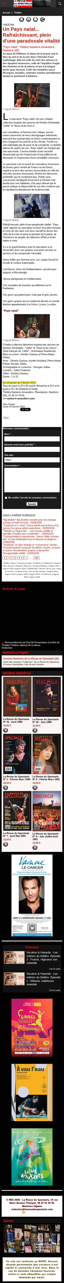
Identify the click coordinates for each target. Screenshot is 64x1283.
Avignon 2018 (8, 569)
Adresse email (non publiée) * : (20, 444)
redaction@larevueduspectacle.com (32, 1209)
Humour (11, 566)
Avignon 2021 (52, 571)
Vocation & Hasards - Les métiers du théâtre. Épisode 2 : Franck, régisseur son (43, 956)
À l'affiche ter (46, 574)
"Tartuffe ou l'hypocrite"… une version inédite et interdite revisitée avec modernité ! (28, 532)
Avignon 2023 (22, 574)
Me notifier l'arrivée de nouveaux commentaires (32, 497)
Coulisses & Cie (21, 571)
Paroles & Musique (40, 566)
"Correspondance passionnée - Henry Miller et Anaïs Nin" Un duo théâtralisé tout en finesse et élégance (31, 538)
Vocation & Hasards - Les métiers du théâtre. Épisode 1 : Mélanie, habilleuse (43, 977)
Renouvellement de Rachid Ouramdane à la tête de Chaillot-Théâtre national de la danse (30, 634)
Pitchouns (28, 566)
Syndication (31, 1212)
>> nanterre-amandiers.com (19, 398)
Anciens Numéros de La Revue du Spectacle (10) (31, 658)
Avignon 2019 (20, 569)
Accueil (6, 12)
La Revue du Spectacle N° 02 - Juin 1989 (45, 720)
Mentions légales (32, 1206)
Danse (13, 563)
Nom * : (8, 434)
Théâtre (18, 12)
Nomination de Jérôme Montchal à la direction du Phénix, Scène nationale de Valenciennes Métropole (29, 644)
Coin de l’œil (33, 571)
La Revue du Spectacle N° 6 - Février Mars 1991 (46, 778)
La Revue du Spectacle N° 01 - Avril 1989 (16, 720)
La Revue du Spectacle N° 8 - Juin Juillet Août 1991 (45, 836)
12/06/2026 (31, 963)
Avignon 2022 (10, 574)
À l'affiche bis (48, 563)
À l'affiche (37, 563)
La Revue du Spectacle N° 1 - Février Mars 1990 (16, 778)
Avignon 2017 (54, 566)
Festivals (19, 566)
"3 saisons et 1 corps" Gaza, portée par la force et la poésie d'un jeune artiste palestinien (30, 526)
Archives (42, 571)
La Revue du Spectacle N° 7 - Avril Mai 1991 (16, 834)
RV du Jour (51, 569)
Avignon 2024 (34, 574)
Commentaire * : (12, 465)
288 (36, 557)
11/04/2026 (31, 984)
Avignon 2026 (34, 577)
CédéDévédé (32, 569)
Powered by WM (48, 1212)
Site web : (9, 455)
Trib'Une (42, 569)
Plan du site (14, 1212)
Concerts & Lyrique (24, 563)
